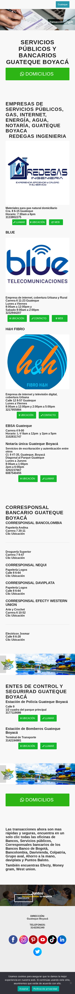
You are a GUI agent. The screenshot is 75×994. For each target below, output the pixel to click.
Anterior (3, 664)
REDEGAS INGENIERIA (37, 136)
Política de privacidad (45, 988)
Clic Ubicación (15, 533)
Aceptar (23, 988)
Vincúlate (23, 898)
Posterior (72, 664)
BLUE (11, 232)
